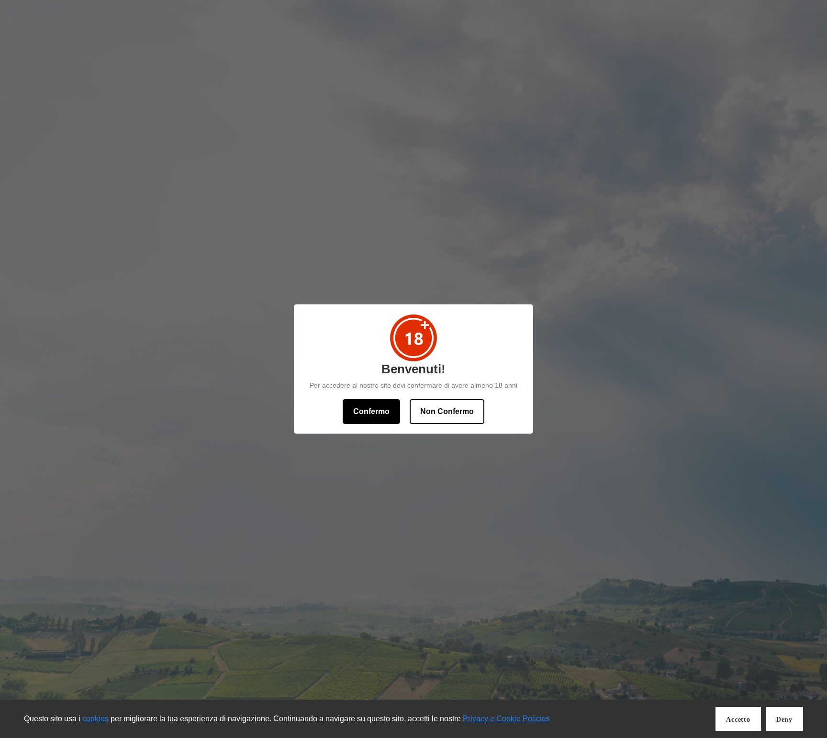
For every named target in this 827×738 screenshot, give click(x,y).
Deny (784, 719)
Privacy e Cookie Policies (506, 719)
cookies (95, 719)
